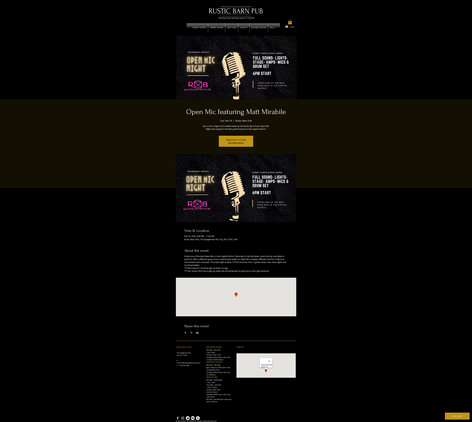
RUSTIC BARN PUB (236, 11)
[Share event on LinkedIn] (197, 333)
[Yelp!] (198, 418)
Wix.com (214, 421)
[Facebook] (178, 418)
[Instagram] (183, 418)
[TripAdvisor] (193, 418)
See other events (236, 142)
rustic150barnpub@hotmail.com (188, 363)
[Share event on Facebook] (185, 333)
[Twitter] (188, 418)
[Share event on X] (191, 333)
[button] (290, 21)
